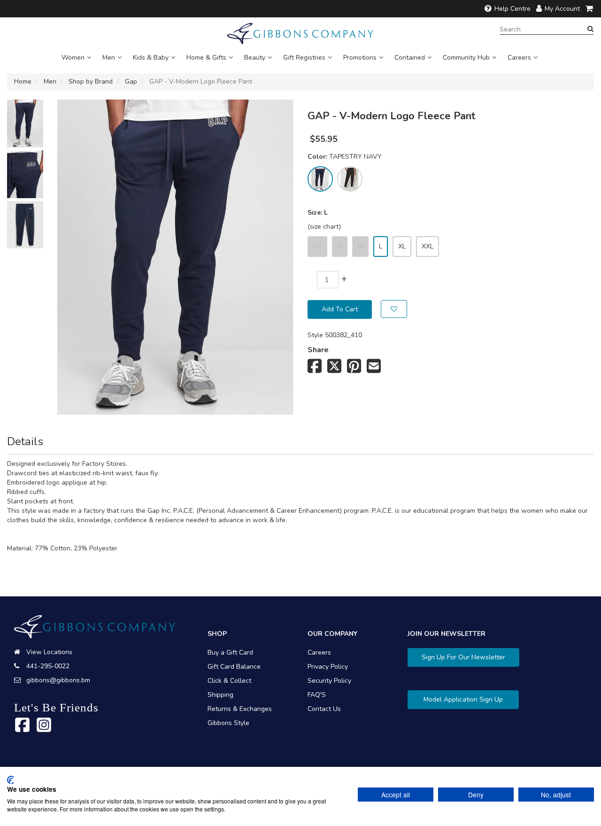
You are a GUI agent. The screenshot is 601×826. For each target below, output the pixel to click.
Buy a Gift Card (230, 652)
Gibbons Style (228, 722)
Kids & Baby (151, 57)
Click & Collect (229, 680)
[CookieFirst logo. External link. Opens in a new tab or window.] (10, 780)
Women (73, 57)
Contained (409, 57)
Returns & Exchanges (240, 708)
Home (22, 81)
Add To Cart (340, 309)
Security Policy (329, 680)
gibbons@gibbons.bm (58, 680)
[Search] (590, 29)
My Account (562, 8)
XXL (427, 246)
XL (402, 246)
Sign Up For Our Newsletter (463, 657)
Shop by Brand (91, 81)
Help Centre (512, 8)
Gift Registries (304, 57)
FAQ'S (317, 694)
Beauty (254, 57)
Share (318, 350)
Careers (519, 57)
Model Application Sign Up (463, 699)
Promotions (360, 57)
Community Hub (466, 57)
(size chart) (324, 226)
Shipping (220, 694)
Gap (131, 81)
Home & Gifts (206, 57)
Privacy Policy (328, 666)
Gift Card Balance (234, 666)
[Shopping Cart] (590, 8)
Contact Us (324, 708)
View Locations (49, 652)
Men (108, 57)
